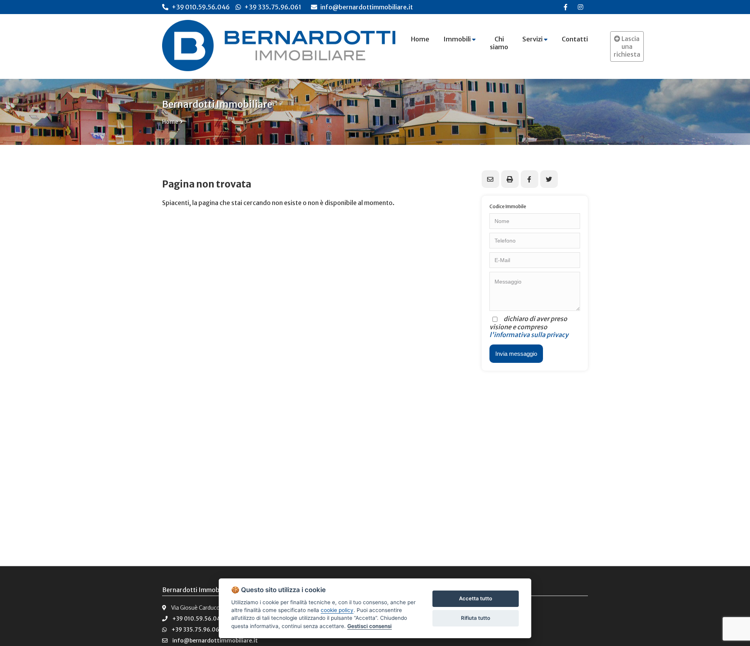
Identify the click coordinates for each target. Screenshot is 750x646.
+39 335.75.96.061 (272, 7)
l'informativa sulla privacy (528, 335)
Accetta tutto (475, 598)
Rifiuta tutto (475, 618)
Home (170, 121)
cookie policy (337, 610)
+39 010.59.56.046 (200, 7)
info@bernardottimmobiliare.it (366, 7)
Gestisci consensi (369, 626)
